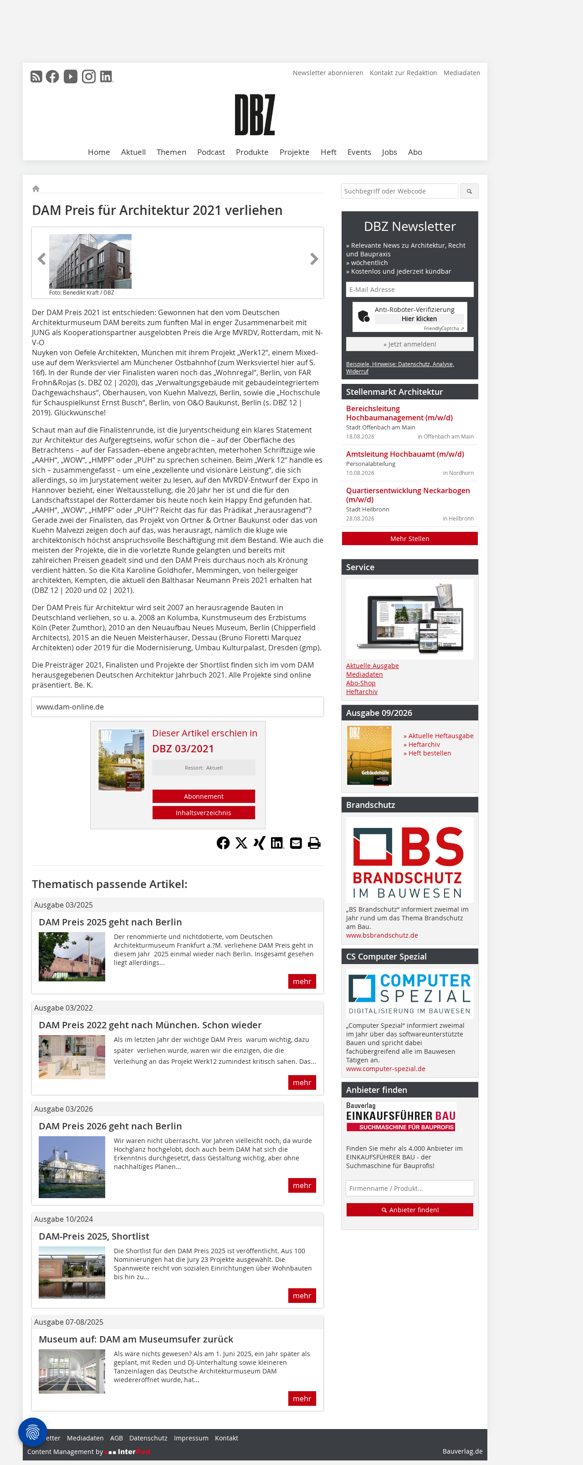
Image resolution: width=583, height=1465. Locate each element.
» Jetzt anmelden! (410, 344)
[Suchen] (469, 191)
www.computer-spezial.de (385, 1068)
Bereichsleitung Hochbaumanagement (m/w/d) (399, 413)
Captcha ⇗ (444, 329)
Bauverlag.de (463, 1451)
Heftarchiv (362, 691)
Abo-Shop (361, 683)
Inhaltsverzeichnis (203, 812)
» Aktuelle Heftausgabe (439, 735)
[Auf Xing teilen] (260, 847)
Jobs (389, 152)
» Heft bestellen (427, 753)
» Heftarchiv (422, 744)
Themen (171, 152)
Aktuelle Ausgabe (372, 665)
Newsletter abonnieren (328, 72)
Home (99, 152)
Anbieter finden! (413, 1209)
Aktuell (133, 152)
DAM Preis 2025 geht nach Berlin (110, 922)
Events (359, 152)
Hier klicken (419, 318)
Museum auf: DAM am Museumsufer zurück (136, 1339)
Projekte (295, 152)
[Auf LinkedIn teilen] (278, 847)
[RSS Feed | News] (36, 76)
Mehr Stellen (410, 538)
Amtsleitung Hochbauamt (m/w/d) (405, 454)
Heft (329, 152)
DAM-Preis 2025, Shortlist (94, 1236)
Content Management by (66, 1451)
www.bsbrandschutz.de (382, 935)
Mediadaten (462, 72)
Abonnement (204, 796)
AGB (116, 1438)
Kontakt (226, 1438)
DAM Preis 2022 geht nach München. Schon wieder (150, 1025)
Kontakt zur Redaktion (403, 72)
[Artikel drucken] (314, 843)
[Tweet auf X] (241, 847)
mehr (302, 981)
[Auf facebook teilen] (223, 847)
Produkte (252, 152)
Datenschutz (148, 1438)
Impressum (191, 1438)
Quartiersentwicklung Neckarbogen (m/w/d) (408, 495)
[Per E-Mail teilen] (296, 843)
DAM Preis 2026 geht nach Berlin (110, 1126)
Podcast (211, 152)
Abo (415, 152)
